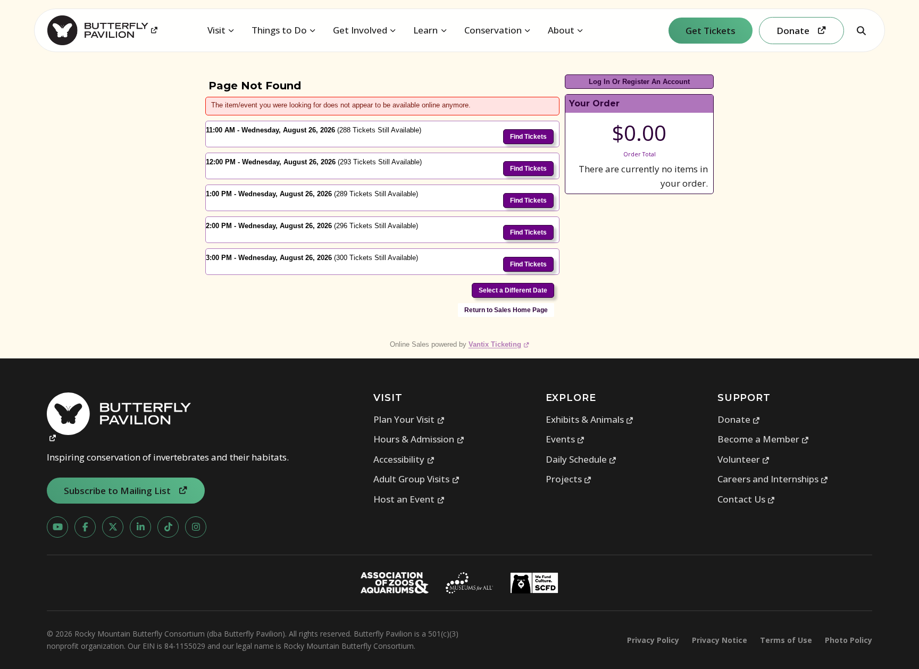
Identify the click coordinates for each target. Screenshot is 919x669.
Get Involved (360, 30)
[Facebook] (85, 527)
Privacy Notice (719, 640)
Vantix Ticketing (499, 344)
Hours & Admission (418, 439)
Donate (739, 419)
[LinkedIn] (140, 527)
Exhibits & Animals (590, 419)
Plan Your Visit (409, 419)
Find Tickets (528, 136)
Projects (569, 479)
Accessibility (404, 459)
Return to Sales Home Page (506, 310)
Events (565, 439)
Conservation (493, 30)
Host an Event (409, 499)
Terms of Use (786, 640)
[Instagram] (195, 527)
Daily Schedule (581, 459)
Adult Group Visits (416, 479)
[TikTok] (168, 527)
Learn (425, 30)
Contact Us (746, 499)
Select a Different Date (513, 290)
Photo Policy (848, 640)
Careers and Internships (773, 479)
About (561, 30)
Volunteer (743, 459)
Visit (216, 30)
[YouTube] (57, 527)
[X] (112, 527)
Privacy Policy (653, 640)
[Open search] (861, 30)
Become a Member (763, 439)
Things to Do (279, 30)
